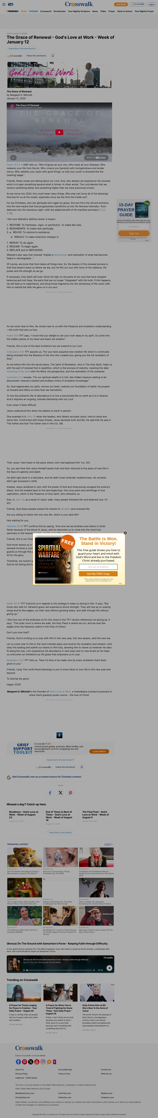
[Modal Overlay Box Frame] (79, 559)
